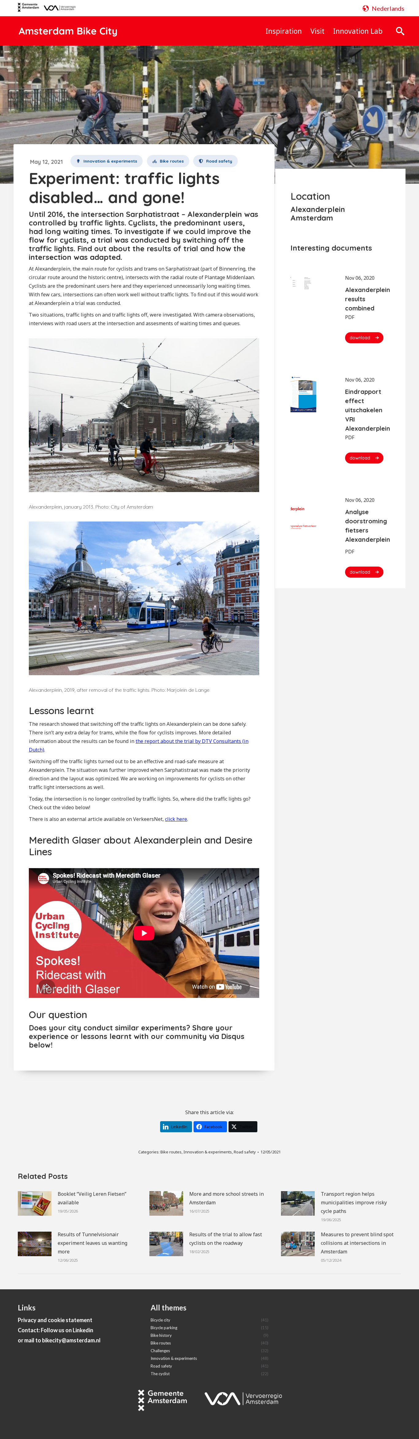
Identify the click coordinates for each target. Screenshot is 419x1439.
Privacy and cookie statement (55, 1320)
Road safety (245, 1152)
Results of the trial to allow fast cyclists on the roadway (225, 1238)
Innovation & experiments (207, 1152)
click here (176, 819)
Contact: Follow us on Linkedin (55, 1330)
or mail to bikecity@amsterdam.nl (59, 1340)
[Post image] (35, 1203)
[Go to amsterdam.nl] (28, 9)
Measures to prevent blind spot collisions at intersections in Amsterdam (357, 1243)
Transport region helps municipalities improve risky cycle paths (354, 1202)
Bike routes (171, 1152)
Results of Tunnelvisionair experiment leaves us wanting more (92, 1243)
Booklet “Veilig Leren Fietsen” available (92, 1198)
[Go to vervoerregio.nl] (57, 8)
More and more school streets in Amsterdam (226, 1198)
